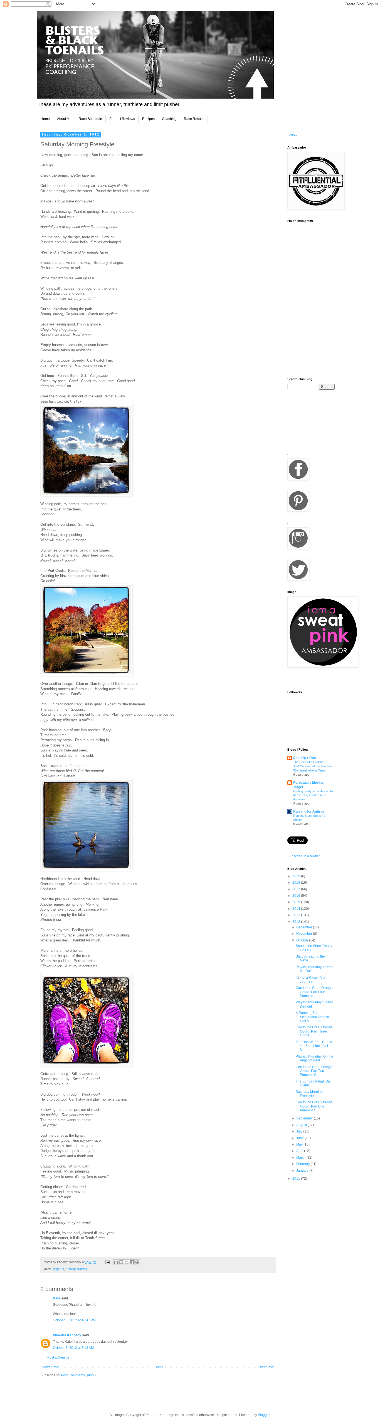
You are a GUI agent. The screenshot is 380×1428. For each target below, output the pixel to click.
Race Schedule (90, 119)
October (302, 940)
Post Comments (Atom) (78, 1375)
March (301, 1157)
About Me (64, 119)
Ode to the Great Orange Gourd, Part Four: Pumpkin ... (314, 992)
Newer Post (50, 1367)
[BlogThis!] (121, 1262)
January (302, 1171)
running (71, 1269)
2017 (296, 889)
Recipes (148, 119)
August (302, 1125)
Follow (292, 135)
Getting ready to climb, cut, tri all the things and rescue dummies (313, 795)
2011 (296, 1179)
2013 (296, 915)
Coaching (169, 119)
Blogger (264, 1415)
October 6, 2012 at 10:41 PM (74, 1320)
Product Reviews (122, 119)
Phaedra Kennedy (67, 1335)
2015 (296, 902)
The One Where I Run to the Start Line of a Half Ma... (314, 1046)
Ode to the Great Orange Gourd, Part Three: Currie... (314, 1031)
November (304, 934)
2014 (296, 909)
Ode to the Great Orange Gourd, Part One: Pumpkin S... (314, 1106)
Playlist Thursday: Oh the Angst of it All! (314, 1058)
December (304, 927)
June (300, 1138)
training (82, 1269)
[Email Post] (106, 1262)
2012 (296, 922)
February (303, 1164)
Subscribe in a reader (303, 856)
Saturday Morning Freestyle (309, 1094)
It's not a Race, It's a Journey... (310, 979)
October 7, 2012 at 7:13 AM (73, 1348)
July (299, 1131)
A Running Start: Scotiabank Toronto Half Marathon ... (312, 1017)
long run (58, 1269)
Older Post (266, 1367)
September (305, 1118)
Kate (56, 1298)
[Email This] (116, 1262)
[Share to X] (126, 1262)
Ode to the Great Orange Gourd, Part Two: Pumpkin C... (314, 1071)
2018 (296, 883)
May (299, 1144)
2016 (296, 896)
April (300, 1151)
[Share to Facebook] (132, 1262)
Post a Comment (59, 1357)
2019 (296, 876)
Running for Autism (308, 811)
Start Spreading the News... (310, 958)
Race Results (194, 119)
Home (45, 119)
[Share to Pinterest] (137, 1262)
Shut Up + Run (304, 758)
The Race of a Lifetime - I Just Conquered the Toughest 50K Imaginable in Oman (313, 766)
